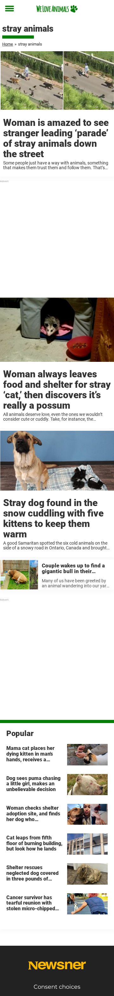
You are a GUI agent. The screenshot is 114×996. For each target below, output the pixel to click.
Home (7, 44)
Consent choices (57, 986)
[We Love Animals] (57, 8)
